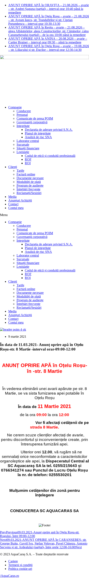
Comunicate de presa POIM (35, 118)
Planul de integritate (38, 133)
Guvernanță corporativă (32, 122)
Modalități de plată (29, 182)
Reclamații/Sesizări (29, 193)
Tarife (20, 170)
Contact (13, 204)
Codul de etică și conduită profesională (50, 155)
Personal (22, 114)
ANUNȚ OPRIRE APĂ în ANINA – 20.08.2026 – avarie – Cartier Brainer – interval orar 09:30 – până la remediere (47, 40)
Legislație (23, 152)
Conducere (24, 111)
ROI (28, 163)
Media (12, 196)
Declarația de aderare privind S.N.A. (49, 129)
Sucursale (23, 144)
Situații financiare (28, 148)
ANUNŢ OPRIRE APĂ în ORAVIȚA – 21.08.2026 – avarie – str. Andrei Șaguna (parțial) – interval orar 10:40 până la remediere (48, 8)
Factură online (26, 174)
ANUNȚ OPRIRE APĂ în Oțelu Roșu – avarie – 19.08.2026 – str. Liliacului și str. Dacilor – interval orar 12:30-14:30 (48, 48)
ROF (28, 159)
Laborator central (28, 141)
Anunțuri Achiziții (20, 200)
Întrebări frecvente (28, 189)
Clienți (12, 167)
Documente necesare (30, 178)
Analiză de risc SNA (38, 137)
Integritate (23, 126)
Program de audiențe (30, 185)
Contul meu (16, 208)
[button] (44, 215)
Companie (15, 107)
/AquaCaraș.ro (9, 575)
